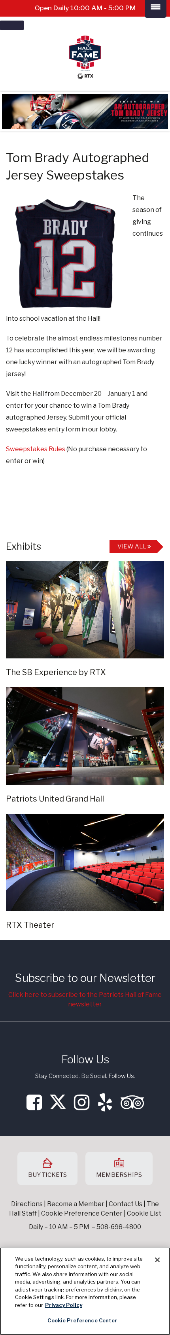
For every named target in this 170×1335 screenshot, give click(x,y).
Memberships (119, 1174)
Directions (27, 1204)
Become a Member (75, 1204)
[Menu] (12, 25)
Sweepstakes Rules (35, 449)
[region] (85, 1291)
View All (132, 546)
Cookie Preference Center (82, 1320)
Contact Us (125, 1204)
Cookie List (144, 1213)
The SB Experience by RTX (56, 672)
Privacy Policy (63, 1305)
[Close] (157, 1260)
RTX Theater (30, 925)
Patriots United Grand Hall (55, 799)
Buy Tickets (47, 1174)
